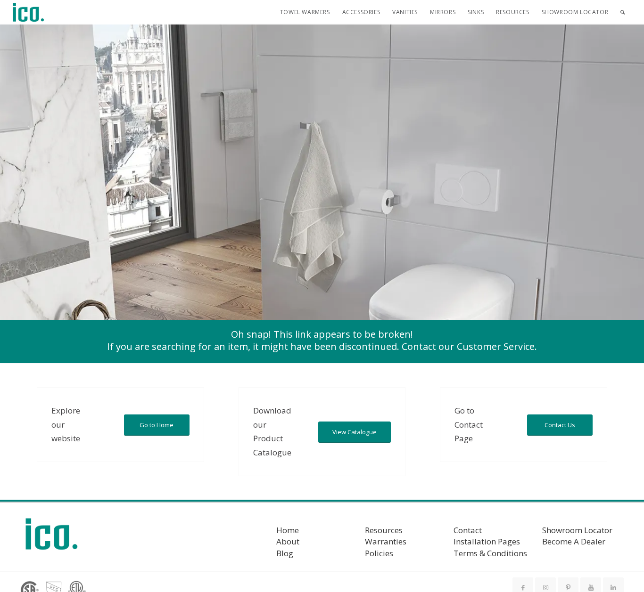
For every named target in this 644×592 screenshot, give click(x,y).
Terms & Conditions (490, 553)
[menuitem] (305, 12)
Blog (284, 553)
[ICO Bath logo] (51, 537)
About (287, 541)
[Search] (622, 12)
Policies (379, 553)
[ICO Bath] (28, 12)
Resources (384, 530)
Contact (468, 530)
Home (287, 530)
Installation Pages (487, 541)
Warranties (385, 541)
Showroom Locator (577, 530)
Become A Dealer (573, 541)
